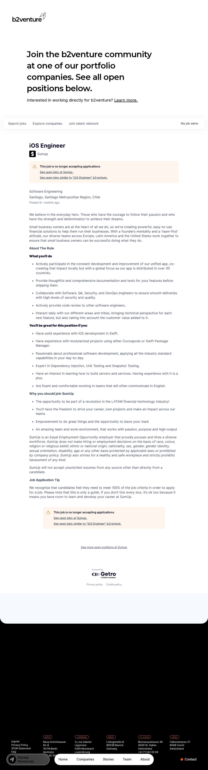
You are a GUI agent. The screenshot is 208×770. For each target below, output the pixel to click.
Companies (85, 759)
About (145, 759)
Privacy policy (95, 584)
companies (47, 123)
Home (63, 759)
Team (127, 759)
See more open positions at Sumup (104, 547)
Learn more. (126, 100)
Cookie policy (114, 584)
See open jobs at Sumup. (56, 172)
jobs (17, 123)
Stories (108, 759)
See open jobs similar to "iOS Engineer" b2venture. (73, 177)
